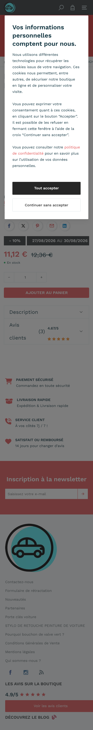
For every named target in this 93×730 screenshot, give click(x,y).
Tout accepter (46, 188)
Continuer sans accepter (46, 205)
